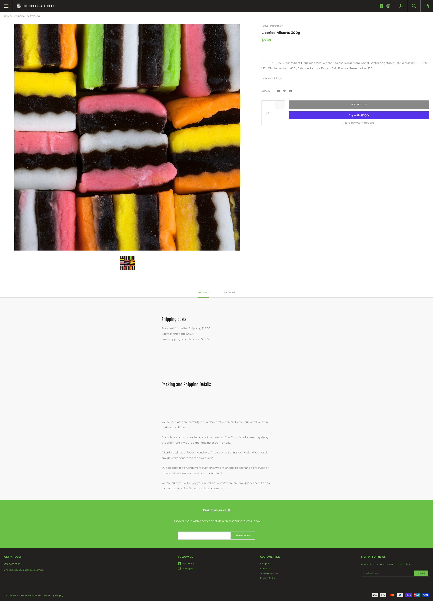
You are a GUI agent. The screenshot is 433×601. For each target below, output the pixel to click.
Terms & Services (269, 573)
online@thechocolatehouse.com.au (24, 569)
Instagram (188, 568)
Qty (268, 112)
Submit (421, 573)
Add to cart (358, 104)
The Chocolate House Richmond (22, 595)
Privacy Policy (267, 578)
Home (7, 16)
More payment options (358, 122)
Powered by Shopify (52, 595)
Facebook (188, 563)
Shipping (265, 563)
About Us (265, 568)
